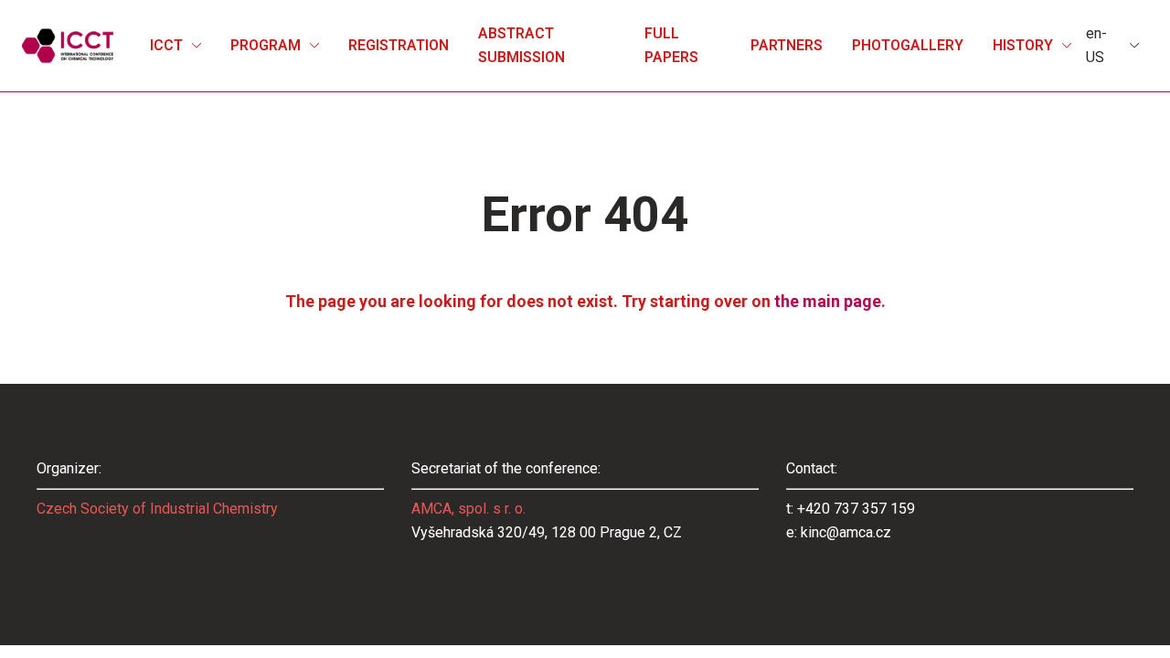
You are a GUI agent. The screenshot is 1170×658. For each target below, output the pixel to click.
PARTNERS (786, 45)
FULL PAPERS (671, 45)
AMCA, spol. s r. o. (468, 508)
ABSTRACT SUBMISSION (521, 45)
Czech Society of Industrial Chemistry (157, 508)
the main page (827, 301)
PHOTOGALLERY (907, 45)
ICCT (166, 45)
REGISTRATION (398, 45)
